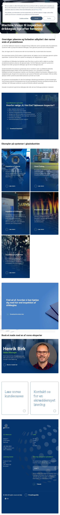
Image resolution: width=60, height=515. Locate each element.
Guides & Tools (7, 461)
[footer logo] (6, 428)
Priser (34, 442)
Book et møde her (12, 365)
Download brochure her (17, 314)
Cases (34, 440)
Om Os (34, 439)
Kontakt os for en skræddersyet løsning (44, 398)
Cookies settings (23, 18)
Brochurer (6, 466)
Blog (4, 463)
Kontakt (35, 445)
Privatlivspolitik (33, 495)
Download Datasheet (16, 128)
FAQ (34, 444)
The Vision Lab (7, 464)
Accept (36, 18)
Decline (49, 18)
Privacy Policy (38, 9)
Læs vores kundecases (14, 394)
